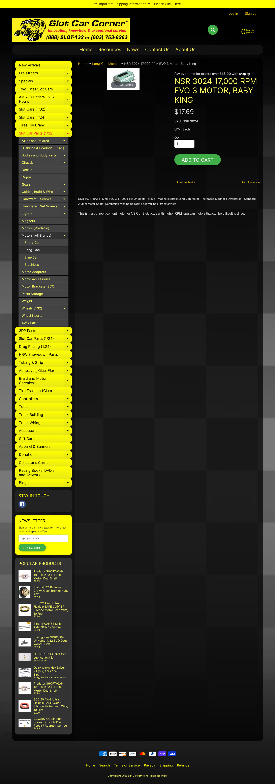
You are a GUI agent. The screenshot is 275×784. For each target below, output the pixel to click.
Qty (177, 137)
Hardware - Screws (45, 200)
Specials (45, 82)
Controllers (45, 400)
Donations (45, 455)
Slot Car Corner (136, 775)
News (133, 49)
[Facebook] (22, 504)
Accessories (45, 431)
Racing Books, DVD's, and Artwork (37, 472)
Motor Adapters (34, 272)
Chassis (45, 163)
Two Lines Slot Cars (45, 90)
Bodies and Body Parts (45, 156)
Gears (45, 185)
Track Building (45, 416)
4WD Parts (30, 323)
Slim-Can (31, 257)
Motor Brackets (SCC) (39, 286)
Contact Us (157, 49)
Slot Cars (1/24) (45, 118)
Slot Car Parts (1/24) (45, 339)
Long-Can (32, 250)
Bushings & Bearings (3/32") (43, 148)
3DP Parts (45, 332)
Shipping (166, 765)
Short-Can (32, 243)
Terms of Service (127, 765)
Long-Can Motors (105, 64)
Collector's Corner (34, 462)
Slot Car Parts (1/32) (45, 134)
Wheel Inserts (32, 315)
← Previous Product (185, 182)
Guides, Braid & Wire (45, 192)
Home (86, 49)
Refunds (183, 765)
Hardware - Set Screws (45, 207)
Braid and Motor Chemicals (45, 380)
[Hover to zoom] (123, 78)
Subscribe (32, 548)
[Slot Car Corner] (71, 30)
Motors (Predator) (35, 228)
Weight (27, 301)
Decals (27, 170)
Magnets (28, 221)
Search (104, 765)
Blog (45, 484)
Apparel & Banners (35, 446)
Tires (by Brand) (45, 126)
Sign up (250, 13)
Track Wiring (45, 424)
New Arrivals (29, 65)
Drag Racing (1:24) (45, 347)
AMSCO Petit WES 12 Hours (45, 99)
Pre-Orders (45, 74)
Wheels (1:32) (45, 309)
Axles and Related (45, 142)
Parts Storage (32, 294)
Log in (233, 13)
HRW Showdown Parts (38, 354)
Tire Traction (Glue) (35, 391)
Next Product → (251, 182)
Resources (109, 49)
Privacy (149, 765)
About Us (185, 49)
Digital (27, 177)
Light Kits (45, 214)
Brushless (32, 265)
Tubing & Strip (45, 363)
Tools (45, 407)
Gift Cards (27, 438)
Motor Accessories (36, 279)
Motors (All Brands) (45, 236)
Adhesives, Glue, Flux (45, 371)
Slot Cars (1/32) (32, 109)
